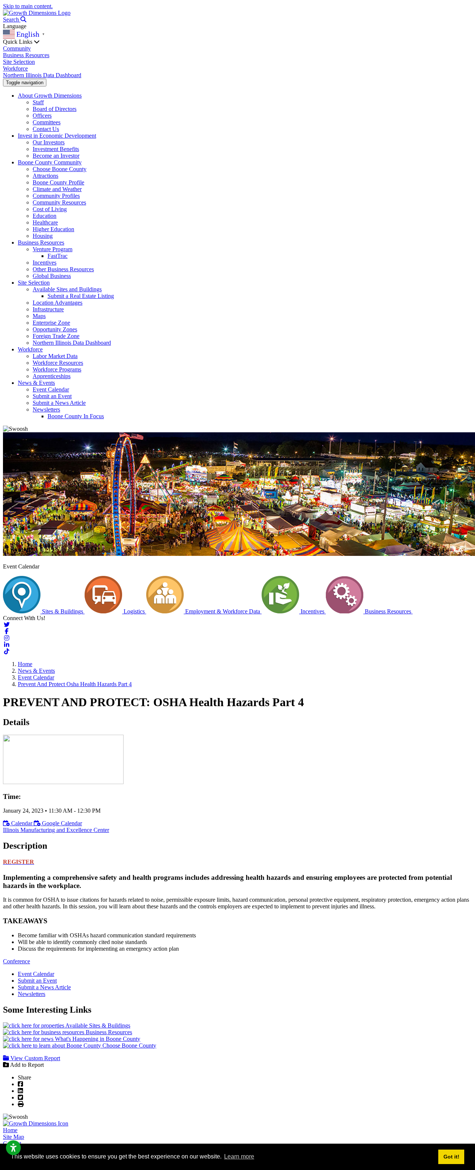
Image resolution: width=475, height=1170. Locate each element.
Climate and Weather (57, 189)
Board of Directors (54, 109)
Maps (39, 316)
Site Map (13, 1137)
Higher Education (53, 229)
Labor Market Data (55, 356)
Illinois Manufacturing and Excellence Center (56, 830)
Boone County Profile (58, 182)
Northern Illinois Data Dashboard (42, 75)
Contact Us (46, 129)
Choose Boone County (59, 169)
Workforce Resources (58, 363)
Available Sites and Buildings (67, 289)
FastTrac (58, 256)
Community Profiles (56, 196)
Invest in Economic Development (57, 135)
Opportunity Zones (55, 329)
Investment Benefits (56, 149)
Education (44, 216)
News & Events (36, 383)
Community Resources (59, 202)
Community (17, 48)
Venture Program (52, 249)
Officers (42, 115)
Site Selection (19, 62)
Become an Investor (56, 156)
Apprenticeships (52, 376)
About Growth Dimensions (50, 95)
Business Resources (26, 55)
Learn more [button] (239, 1156)
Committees (46, 122)
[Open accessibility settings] (13, 1147)
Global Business (52, 276)
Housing (43, 236)
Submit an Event (52, 396)
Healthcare (45, 222)
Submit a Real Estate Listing (81, 296)
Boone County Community (50, 162)
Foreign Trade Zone (56, 336)
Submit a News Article (59, 403)
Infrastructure (48, 309)
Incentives (44, 262)
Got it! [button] (451, 1157)
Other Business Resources (63, 269)
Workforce (15, 68)
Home (10, 1130)
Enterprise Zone (51, 322)
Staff (38, 102)
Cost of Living (50, 209)
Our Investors (49, 142)
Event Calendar (51, 389)
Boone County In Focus (76, 416)
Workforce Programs (57, 369)
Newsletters (46, 409)
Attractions (45, 176)
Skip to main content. (28, 6)
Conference (16, 961)
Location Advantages (57, 302)
